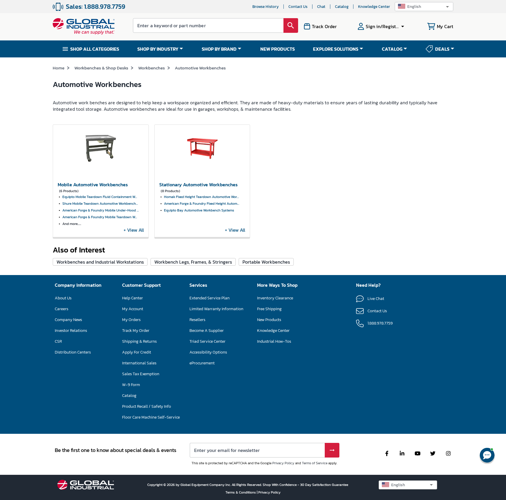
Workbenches (151, 67)
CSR (58, 341)
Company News (68, 320)
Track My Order (135, 330)
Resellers (197, 320)
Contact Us (297, 6)
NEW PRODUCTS (277, 48)
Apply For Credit (136, 352)
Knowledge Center (374, 6)
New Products (269, 320)
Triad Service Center (207, 341)
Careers (61, 309)
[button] (424, 6)
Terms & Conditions (241, 492)
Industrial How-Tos (274, 341)
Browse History (265, 6)
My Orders (131, 320)
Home (58, 67)
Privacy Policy (283, 463)
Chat (321, 6)
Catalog (341, 6)
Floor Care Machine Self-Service (151, 417)
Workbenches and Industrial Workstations (100, 261)
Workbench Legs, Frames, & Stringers (193, 261)
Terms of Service (314, 463)
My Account (132, 309)
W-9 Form (131, 385)
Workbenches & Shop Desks (101, 67)
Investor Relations (71, 330)
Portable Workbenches (266, 261)
